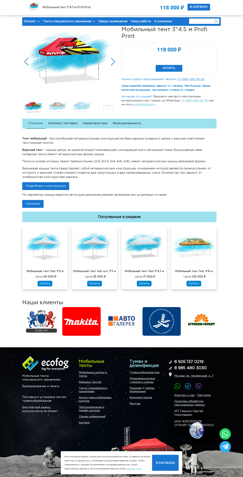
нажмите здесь (134, 469)
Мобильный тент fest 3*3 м (45, 271)
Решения (136, 388)
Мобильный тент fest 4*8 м (194, 271)
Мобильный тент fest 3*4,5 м (144, 271)
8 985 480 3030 (190, 368)
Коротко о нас (184, 395)
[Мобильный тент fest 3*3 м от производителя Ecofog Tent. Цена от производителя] (44, 248)
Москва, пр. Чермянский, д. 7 (193, 376)
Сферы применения (92, 416)
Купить (169, 68)
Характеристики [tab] (95, 123)
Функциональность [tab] (127, 123)
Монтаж (135, 403)
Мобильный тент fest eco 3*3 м (94, 271)
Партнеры (204, 395)
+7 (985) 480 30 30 (191, 79)
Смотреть (33, 203)
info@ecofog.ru (144, 104)
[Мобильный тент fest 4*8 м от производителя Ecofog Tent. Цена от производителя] (193, 248)
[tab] (36, 124)
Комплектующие (141, 397)
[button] (113, 62)
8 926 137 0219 (189, 362)
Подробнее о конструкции (46, 186)
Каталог (84, 422)
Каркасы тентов (90, 382)
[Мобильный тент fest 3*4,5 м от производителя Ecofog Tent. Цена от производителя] (144, 248)
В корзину (199, 7)
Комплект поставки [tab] (62, 123)
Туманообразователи (144, 372)
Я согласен (165, 463)
